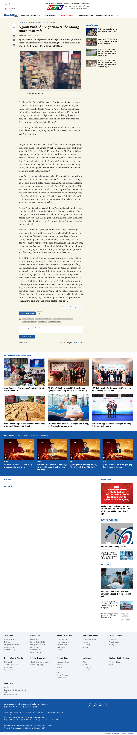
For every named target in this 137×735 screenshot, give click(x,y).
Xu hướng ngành (9, 647)
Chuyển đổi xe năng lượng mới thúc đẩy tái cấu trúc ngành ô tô (24, 389)
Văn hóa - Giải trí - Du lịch (119, 658)
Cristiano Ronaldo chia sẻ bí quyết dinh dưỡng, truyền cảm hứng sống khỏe (68, 425)
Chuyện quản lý (62, 647)
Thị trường (86, 645)
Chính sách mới (9, 639)
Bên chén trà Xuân (10, 694)
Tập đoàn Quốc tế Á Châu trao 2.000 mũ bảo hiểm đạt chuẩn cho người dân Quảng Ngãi (109, 605)
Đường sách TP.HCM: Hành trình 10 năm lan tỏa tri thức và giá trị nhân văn (107, 41)
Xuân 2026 (8, 683)
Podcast (25, 435)
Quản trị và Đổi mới (50, 15)
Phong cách (8, 662)
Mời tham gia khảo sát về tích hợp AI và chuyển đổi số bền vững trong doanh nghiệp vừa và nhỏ (109, 555)
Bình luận (7, 642)
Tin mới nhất (12, 8)
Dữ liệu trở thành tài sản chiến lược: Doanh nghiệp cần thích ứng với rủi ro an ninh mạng (67, 389)
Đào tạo (59, 650)
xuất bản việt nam (28, 319)
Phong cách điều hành (37, 645)
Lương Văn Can (9, 670)
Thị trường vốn (114, 642)
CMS (115, 733)
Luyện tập (60, 667)
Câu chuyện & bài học (37, 652)
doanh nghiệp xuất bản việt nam (63, 319)
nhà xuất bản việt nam (29, 321)
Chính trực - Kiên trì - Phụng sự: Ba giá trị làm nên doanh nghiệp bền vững (52, 467)
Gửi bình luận (26, 336)
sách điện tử (42, 321)
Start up (85, 642)
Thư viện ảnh (34, 435)
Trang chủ (22, 22)
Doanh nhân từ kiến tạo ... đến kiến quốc (15, 691)
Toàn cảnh (25, 15)
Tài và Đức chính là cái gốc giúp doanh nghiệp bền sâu (117, 466)
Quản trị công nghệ (63, 642)
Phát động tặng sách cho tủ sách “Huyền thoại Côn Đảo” (108, 30)
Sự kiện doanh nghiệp (38, 658)
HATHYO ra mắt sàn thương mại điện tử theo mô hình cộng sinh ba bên (111, 389)
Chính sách (112, 639)
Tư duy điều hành (62, 639)
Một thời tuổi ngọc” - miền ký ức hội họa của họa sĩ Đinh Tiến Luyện (109, 616)
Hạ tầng (111, 645)
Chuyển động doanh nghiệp (39, 662)
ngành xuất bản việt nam (43, 319)
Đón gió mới (8, 687)
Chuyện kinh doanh (67, 15)
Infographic (45, 435)
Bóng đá (59, 670)
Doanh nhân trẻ (35, 650)
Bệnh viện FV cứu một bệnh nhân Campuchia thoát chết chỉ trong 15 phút (116, 594)
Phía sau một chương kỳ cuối (113, 547)
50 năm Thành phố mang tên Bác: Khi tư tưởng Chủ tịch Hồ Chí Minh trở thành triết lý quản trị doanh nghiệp (115, 510)
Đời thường (106, 565)
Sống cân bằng (62, 658)
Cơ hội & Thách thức (49, 22)
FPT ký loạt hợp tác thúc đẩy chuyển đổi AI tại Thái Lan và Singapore (112, 425)
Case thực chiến (62, 645)
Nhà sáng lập (34, 639)
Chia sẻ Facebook (28, 313)
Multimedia (9, 436)
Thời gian (69, 343)
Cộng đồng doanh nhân (12, 645)
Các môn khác (61, 678)
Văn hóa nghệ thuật (115, 662)
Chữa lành (60, 665)
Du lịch (111, 665)
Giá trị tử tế (8, 667)
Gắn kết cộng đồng (36, 665)
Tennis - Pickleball (62, 675)
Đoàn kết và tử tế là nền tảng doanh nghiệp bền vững (18, 466)
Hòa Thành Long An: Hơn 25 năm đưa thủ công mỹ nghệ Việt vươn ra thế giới (24, 425)
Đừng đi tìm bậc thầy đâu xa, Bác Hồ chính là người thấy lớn (83, 466)
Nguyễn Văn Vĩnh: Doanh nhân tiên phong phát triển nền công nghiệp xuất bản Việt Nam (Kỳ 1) (107, 64)
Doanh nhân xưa (35, 647)
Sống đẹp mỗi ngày (63, 662)
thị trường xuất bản (54, 321)
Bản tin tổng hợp (9, 650)
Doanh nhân (35, 15)
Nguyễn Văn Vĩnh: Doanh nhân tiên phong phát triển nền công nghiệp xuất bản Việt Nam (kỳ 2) (107, 52)
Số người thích (78, 342)
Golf (58, 672)
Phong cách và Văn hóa (104, 15)
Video (18, 435)
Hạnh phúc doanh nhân (38, 642)
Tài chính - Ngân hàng (85, 15)
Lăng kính (86, 647)
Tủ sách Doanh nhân (11, 665)
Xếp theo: (62, 342)
